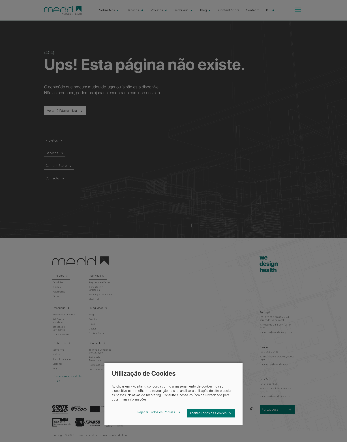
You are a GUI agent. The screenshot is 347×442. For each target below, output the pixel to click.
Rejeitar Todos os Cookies (156, 412)
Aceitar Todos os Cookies (208, 413)
